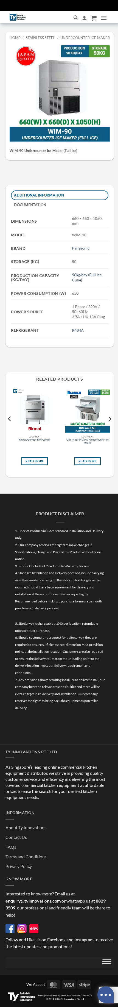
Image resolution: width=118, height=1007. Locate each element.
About (41, 995)
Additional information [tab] (39, 195)
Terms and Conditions (26, 856)
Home (15, 37)
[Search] (76, 17)
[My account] (84, 18)
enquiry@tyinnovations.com (33, 900)
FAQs (10, 847)
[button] (94, 18)
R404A (78, 330)
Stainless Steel (40, 37)
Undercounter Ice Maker (84, 37)
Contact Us (16, 837)
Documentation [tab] (30, 205)
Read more (35, 461)
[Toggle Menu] (106, 963)
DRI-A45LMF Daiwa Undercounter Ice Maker (87, 441)
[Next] (109, 429)
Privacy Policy (18, 866)
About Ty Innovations (25, 827)
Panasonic (80, 248)
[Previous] (10, 429)
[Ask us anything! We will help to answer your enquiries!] (105, 994)
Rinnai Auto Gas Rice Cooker (34, 439)
